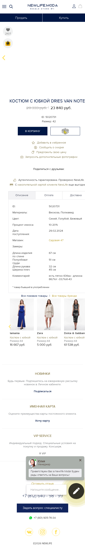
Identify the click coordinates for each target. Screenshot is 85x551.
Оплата (48, 195)
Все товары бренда (64, 296)
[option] (21, 322)
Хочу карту (42, 420)
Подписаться (42, 391)
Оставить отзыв (42, 484)
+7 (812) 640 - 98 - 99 (42, 496)
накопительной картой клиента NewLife (43, 184)
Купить (64, 18)
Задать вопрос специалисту (42, 508)
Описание (21, 195)
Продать (21, 18)
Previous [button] (3, 57)
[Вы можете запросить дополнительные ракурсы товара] (8, 43)
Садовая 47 (56, 240)
